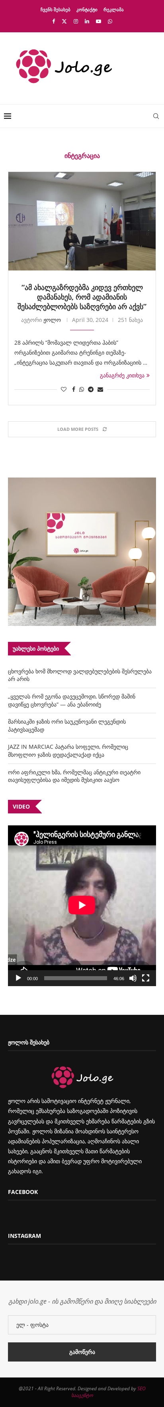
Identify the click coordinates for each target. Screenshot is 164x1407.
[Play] (18, 978)
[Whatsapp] (110, 21)
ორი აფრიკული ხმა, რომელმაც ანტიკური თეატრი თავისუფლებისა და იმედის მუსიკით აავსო (74, 776)
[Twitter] (64, 21)
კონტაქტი (87, 9)
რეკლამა (113, 9)
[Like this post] (63, 389)
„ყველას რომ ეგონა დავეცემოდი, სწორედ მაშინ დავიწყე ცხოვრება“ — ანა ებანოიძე (71, 700)
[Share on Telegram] (91, 389)
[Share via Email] (100, 389)
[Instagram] (76, 21)
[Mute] (133, 978)
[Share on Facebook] (73, 389)
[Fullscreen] (146, 978)
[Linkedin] (87, 21)
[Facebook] (53, 21)
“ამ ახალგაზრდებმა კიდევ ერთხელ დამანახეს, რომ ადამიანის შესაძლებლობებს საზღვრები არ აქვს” (82, 296)
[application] (82, 905)
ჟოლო (52, 320)
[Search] (156, 116)
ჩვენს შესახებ (55, 9)
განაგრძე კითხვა (122, 375)
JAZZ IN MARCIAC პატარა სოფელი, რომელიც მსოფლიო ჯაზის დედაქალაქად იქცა (68, 750)
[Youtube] (98, 21)
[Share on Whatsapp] (81, 389)
